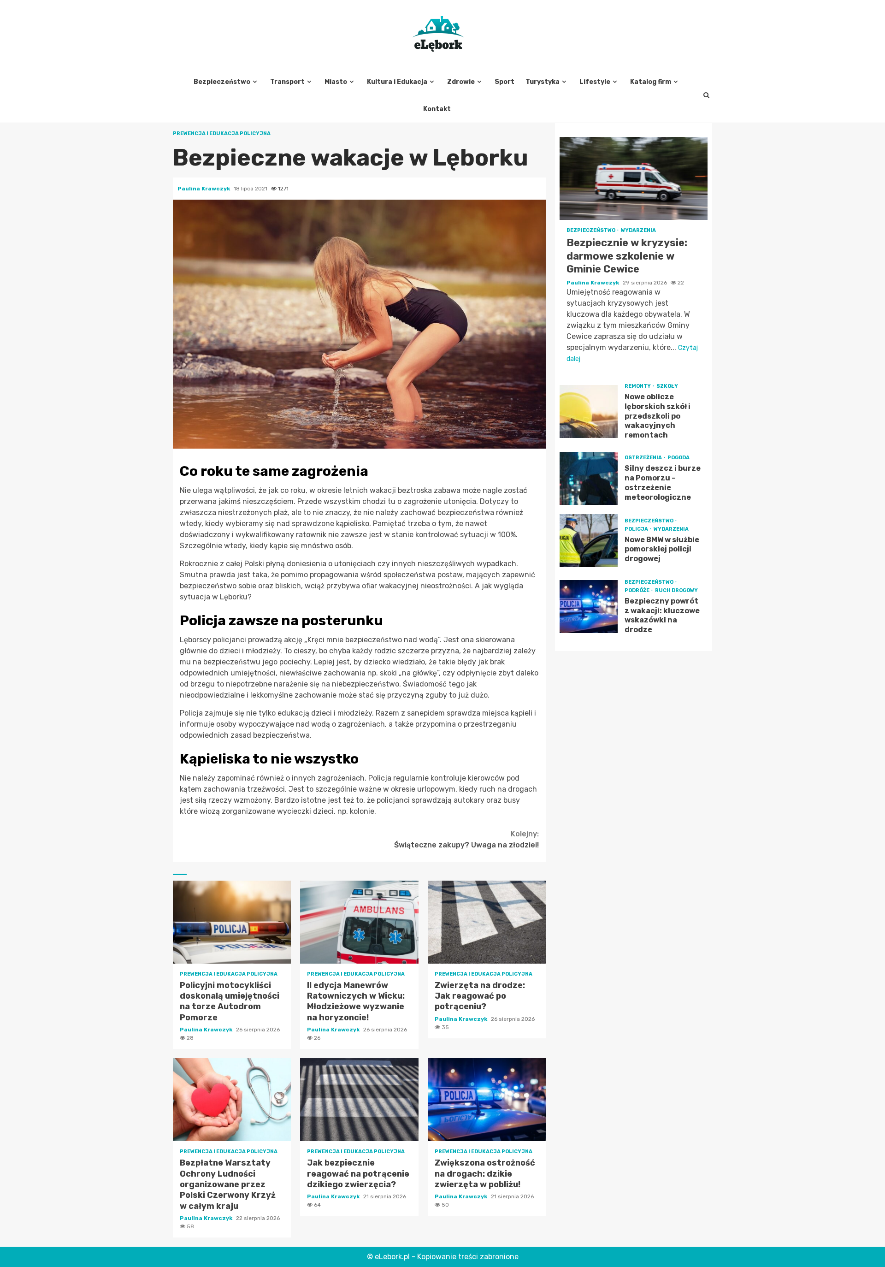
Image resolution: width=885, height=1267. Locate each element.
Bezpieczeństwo (222, 82)
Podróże (637, 590)
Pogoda (678, 457)
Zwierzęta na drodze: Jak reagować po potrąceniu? (487, 922)
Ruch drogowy (676, 590)
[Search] (706, 95)
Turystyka (542, 82)
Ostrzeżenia (644, 457)
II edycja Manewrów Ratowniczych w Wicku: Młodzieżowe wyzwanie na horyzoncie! (359, 922)
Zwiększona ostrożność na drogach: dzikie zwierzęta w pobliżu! (487, 1099)
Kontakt (437, 109)
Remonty (638, 386)
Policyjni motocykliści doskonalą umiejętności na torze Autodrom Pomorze (232, 922)
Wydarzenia (638, 230)
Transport (287, 82)
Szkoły (667, 386)
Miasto (335, 82)
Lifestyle (594, 82)
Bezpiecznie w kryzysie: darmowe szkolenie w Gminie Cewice (634, 178)
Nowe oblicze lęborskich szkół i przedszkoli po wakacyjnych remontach (589, 411)
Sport (504, 82)
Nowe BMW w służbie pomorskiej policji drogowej (589, 540)
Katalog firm (650, 82)
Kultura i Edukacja (397, 82)
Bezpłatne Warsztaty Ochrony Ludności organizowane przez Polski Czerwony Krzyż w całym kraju (232, 1099)
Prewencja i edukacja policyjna (222, 133)
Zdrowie (461, 82)
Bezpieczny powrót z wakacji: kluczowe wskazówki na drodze (589, 606)
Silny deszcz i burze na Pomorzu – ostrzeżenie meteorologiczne (589, 478)
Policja (637, 529)
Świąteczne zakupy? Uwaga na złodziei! (466, 839)
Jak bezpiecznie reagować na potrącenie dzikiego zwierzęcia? (359, 1099)
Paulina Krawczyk (204, 188)
